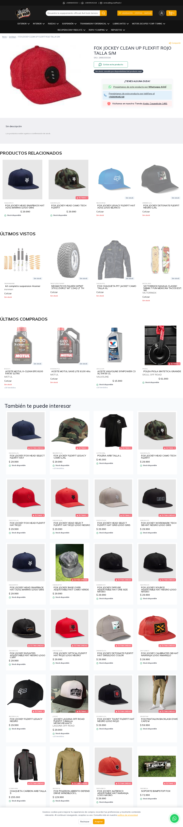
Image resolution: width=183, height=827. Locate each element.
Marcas (147, 13)
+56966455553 (72, 3)
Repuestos (116, 30)
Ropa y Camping (97, 30)
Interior (37, 23)
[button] (45, 75)
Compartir (176, 43)
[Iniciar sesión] (162, 13)
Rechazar (84, 821)
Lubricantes (119, 23)
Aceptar (99, 821)
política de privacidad (128, 815)
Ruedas (52, 23)
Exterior (22, 23)
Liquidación (127, 13)
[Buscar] (103, 13)
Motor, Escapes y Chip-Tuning (147, 23)
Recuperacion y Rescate (70, 30)
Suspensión (67, 23)
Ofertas (138, 13)
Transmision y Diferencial (93, 23)
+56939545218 (91, 3)
